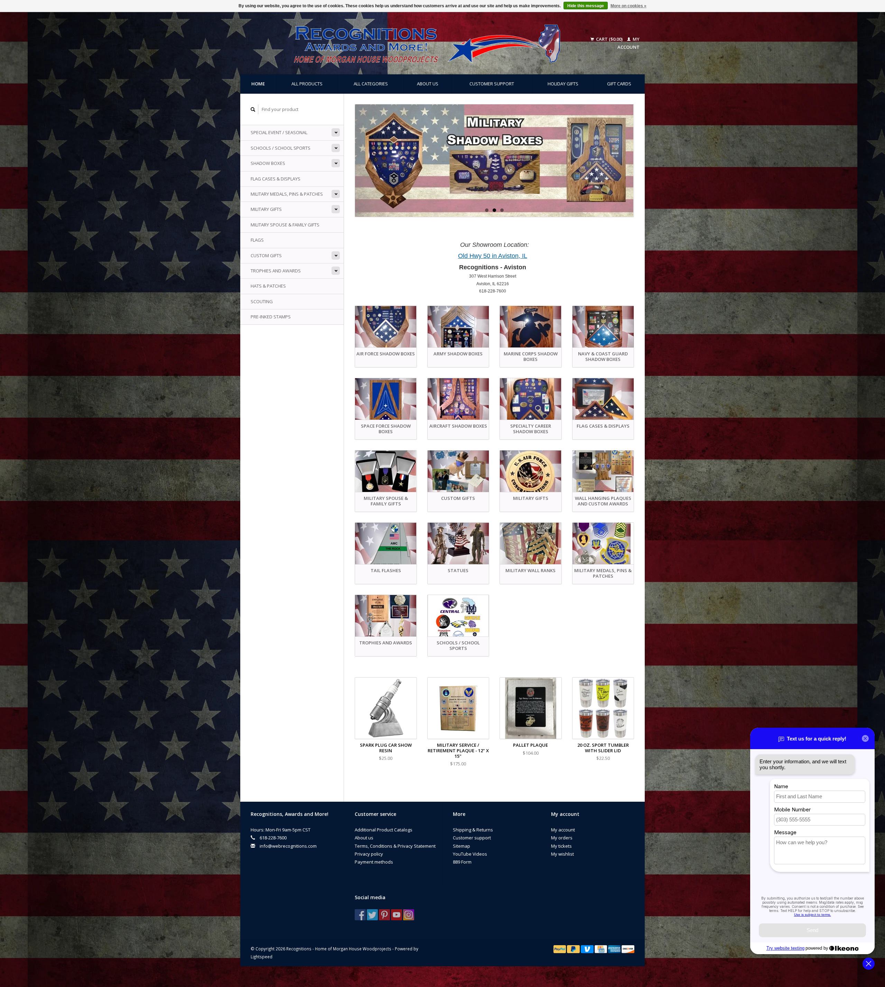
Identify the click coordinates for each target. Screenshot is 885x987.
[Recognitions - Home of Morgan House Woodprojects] (411, 43)
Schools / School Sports (280, 148)
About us (427, 84)
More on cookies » (628, 5)
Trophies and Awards (276, 271)
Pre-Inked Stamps (271, 317)
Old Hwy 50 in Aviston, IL (492, 255)
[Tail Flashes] (494, 160)
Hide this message (585, 5)
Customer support (491, 84)
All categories (371, 84)
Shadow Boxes (268, 163)
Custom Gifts (266, 255)
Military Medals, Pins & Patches (287, 194)
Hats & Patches (268, 286)
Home (258, 84)
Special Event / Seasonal (279, 132)
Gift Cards (619, 84)
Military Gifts (266, 209)
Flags (257, 240)
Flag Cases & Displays (275, 179)
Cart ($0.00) (609, 39)
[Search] (253, 109)
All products (307, 84)
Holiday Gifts (563, 84)
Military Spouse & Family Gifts (285, 225)
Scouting (262, 301)
